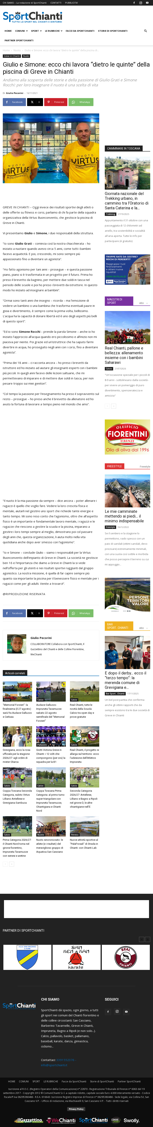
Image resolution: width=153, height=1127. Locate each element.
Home (6, 50)
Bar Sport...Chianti (115, 693)
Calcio (7, 699)
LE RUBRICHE (52, 30)
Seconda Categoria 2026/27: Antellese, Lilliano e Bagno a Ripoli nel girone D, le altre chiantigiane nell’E (83, 798)
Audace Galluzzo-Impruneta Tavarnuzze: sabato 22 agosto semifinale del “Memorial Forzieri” (50, 712)
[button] (145, 31)
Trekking (110, 214)
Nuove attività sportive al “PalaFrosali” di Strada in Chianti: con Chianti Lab (84, 843)
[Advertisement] (51, 194)
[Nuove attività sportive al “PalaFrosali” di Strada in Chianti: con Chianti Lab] (84, 826)
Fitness (74, 834)
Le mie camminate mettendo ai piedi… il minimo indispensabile (124, 516)
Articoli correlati (15, 673)
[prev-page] (5, 864)
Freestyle (145, 466)
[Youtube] (147, 3)
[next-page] (11, 864)
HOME (8, 30)
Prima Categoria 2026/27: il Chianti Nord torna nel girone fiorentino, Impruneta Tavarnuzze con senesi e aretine (17, 847)
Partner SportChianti (19, 40)
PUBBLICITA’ (71, 2)
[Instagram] (141, 3)
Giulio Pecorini (14, 93)
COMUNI (20, 30)
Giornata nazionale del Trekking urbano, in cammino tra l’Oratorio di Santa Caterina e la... (126, 200)
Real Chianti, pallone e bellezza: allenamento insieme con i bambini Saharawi (124, 355)
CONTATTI (55, 2)
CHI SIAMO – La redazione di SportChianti (25, 2)
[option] (27, 959)
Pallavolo (42, 744)
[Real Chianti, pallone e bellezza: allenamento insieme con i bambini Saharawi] (127, 327)
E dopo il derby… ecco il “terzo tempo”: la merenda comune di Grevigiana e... (125, 680)
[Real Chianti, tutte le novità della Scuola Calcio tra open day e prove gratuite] (84, 691)
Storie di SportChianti (113, 30)
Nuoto (17, 50)
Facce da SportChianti (80, 30)
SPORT (35, 30)
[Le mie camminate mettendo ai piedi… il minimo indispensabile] (127, 490)
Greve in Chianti (12, 56)
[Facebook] (134, 3)
